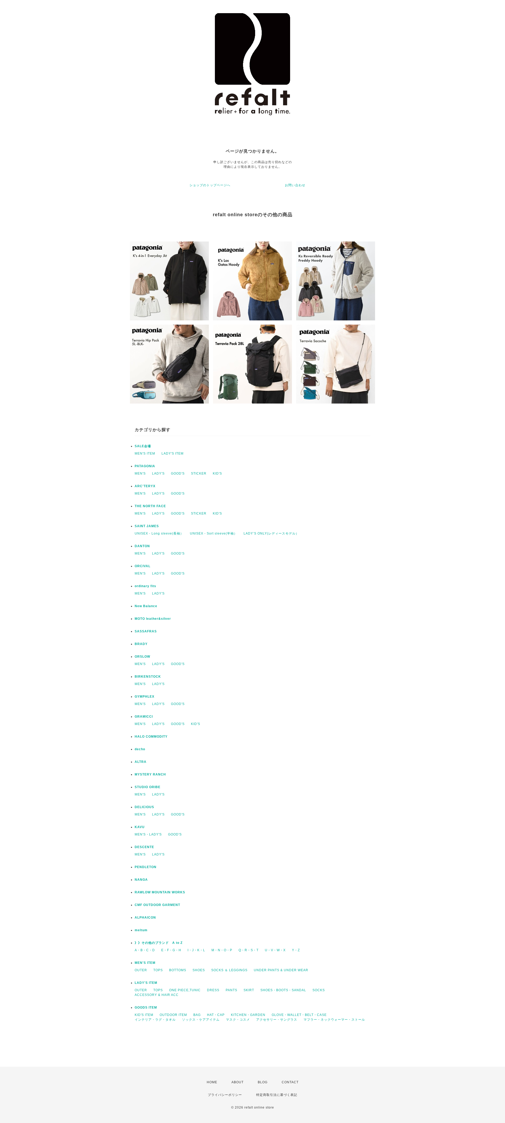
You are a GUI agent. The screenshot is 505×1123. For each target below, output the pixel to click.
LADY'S (158, 473)
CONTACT (290, 1082)
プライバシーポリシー (225, 1095)
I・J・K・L (196, 950)
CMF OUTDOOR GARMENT (157, 905)
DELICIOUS (144, 807)
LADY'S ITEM (172, 453)
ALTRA (141, 762)
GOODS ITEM (146, 1007)
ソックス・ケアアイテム (201, 1019)
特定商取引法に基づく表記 (276, 1095)
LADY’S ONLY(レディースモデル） (271, 533)
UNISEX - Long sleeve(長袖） (159, 533)
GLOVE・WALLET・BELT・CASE (299, 1015)
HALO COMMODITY (151, 736)
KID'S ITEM (144, 1015)
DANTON (142, 546)
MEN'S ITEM (145, 453)
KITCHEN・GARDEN (248, 1015)
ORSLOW (142, 656)
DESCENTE (144, 847)
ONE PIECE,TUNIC (185, 990)
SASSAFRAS (146, 631)
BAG (197, 1015)
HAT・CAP (216, 1015)
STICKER (198, 473)
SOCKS (318, 990)
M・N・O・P (221, 950)
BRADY (141, 644)
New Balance (146, 606)
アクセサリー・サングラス (276, 1019)
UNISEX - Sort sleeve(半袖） (213, 533)
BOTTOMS (177, 970)
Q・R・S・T (249, 950)
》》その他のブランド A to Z (159, 943)
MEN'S (140, 473)
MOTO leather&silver (153, 619)
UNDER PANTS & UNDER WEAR (281, 970)
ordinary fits (145, 586)
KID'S (217, 473)
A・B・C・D (145, 950)
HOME (212, 1082)
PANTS (231, 990)
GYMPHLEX (144, 696)
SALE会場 (143, 446)
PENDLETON (145, 867)
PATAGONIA (145, 466)
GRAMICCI (144, 716)
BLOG (262, 1082)
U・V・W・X (275, 950)
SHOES (199, 970)
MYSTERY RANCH (150, 774)
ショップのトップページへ (209, 185)
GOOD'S (178, 473)
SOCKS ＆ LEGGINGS (229, 970)
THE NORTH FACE (150, 506)
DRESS (213, 990)
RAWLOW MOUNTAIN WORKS (160, 892)
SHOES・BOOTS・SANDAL (283, 990)
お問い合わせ (295, 185)
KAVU (140, 827)
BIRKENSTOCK (148, 676)
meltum (141, 930)
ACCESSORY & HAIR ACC (157, 995)
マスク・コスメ (238, 1019)
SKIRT (249, 990)
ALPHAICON (145, 917)
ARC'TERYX (145, 486)
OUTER (141, 970)
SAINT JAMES (147, 526)
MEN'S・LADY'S (148, 834)
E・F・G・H (171, 950)
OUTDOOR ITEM (173, 1015)
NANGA (141, 880)
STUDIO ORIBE (147, 787)
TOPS (158, 970)
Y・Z (296, 950)
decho (140, 749)
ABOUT (237, 1082)
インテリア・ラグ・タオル (155, 1019)
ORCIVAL (142, 566)
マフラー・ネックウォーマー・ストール (334, 1019)
